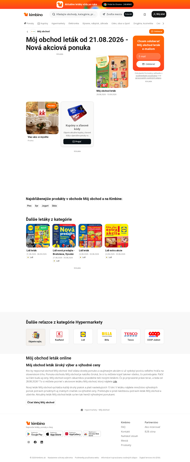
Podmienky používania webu (87, 457)
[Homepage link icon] (82, 410)
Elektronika (73, 23)
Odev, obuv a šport (120, 23)
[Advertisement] (60, 76)
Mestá (124, 440)
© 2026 (38, 457)
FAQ (123, 427)
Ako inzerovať (152, 427)
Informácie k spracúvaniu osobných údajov (119, 457)
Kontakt (125, 431)
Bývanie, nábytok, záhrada (95, 23)
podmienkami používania (146, 75)
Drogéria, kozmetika (143, 23)
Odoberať (158, 31)
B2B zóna (150, 431)
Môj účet (160, 14)
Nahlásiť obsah (129, 436)
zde (115, 381)
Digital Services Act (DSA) (150, 457)
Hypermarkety (58, 23)
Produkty (126, 445)
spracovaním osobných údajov (148, 78)
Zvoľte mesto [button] (114, 14)
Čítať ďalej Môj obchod (40, 402)
